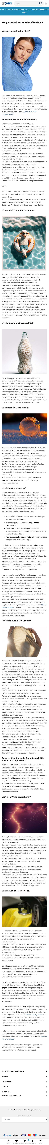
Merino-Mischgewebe (34, 1015)
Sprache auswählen (24, 1115)
